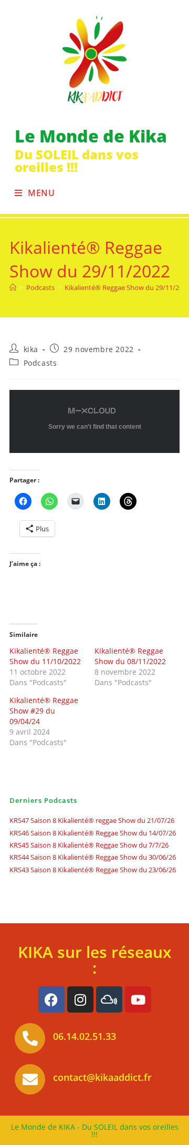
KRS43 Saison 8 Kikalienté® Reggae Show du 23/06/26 (92, 869)
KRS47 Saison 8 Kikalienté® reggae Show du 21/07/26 (91, 820)
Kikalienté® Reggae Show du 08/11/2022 (130, 656)
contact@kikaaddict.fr (102, 1077)
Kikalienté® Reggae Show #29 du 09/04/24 (43, 710)
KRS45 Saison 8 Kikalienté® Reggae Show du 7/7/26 (89, 845)
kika (31, 349)
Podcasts (40, 363)
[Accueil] (12, 287)
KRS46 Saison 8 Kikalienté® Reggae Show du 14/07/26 (92, 833)
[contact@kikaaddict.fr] (30, 1079)
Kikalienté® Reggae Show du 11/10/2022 (45, 656)
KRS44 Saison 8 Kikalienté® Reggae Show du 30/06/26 (92, 857)
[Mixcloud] (109, 999)
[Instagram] (80, 999)
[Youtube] (138, 999)
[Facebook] (51, 999)
